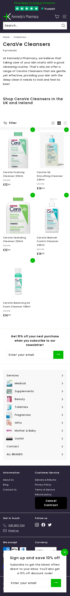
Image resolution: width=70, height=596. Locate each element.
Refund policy (43, 494)
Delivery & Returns (45, 479)
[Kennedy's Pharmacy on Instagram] (37, 525)
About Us (8, 479)
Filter (12, 123)
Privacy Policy (43, 484)
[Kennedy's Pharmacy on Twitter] (50, 525)
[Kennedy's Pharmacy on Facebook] (43, 525)
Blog (6, 484)
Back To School (32, 3)
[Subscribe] (58, 355)
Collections (20, 37)
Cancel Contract (51, 503)
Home (6, 37)
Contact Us (10, 489)
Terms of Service (45, 489)
